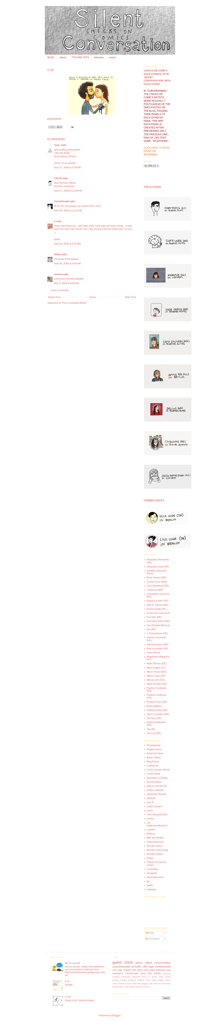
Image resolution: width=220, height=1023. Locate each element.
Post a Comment (60, 290)
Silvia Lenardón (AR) (158, 714)
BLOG (50, 57)
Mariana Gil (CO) (156, 680)
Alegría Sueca (154, 749)
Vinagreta (152, 873)
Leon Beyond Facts (157, 814)
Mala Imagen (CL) (156, 667)
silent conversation (158, 962)
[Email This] (49, 126)
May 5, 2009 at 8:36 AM (66, 283)
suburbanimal (121, 966)
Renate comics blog (157, 850)
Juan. (57, 145)
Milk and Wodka (155, 837)
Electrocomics (154, 782)
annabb (136, 966)
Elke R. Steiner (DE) (157, 605)
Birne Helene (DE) (156, 577)
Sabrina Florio (144, 980)
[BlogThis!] (52, 126)
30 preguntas (154, 745)
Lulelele (151, 829)
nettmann (152, 889)
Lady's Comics (154, 806)
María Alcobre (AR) (157, 684)
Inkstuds (151, 798)
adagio (161, 980)
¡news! (112, 57)
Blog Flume (153, 761)
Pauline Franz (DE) (157, 702)
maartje (127, 970)
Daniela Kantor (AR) (157, 600)
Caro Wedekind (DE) (158, 586)
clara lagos (149, 970)
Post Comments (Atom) (74, 303)
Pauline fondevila (128, 980)
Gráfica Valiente (155, 790)
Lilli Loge (117, 970)
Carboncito (152, 765)
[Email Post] (71, 127)
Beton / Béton (154, 757)
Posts (150, 933)
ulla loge (148, 966)
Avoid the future (155, 753)
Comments (153, 938)
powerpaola (163, 966)
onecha (58, 274)
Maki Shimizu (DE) (157, 663)
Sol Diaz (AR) (154, 718)
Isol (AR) (151, 629)
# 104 (68, 997)
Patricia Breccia (155, 842)
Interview (99, 57)
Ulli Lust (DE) (154, 733)
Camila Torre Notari (157, 581)
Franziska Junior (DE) (158, 621)
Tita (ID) (151, 729)
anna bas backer (151, 973)
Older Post (130, 297)
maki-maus (166, 983)
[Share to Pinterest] (61, 126)
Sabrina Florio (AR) (157, 710)
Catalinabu (125, 977)
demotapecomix (155, 877)
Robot (150, 858)
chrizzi (168, 980)
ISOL (161, 977)
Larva (150, 810)
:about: (62, 57)
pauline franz (117, 987)
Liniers (150, 818)
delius (57, 254)
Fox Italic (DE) (154, 617)
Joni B (150, 802)
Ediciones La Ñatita (157, 778)
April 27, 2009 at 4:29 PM (67, 167)
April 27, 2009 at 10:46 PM (68, 190)
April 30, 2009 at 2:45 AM (67, 243)
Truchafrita (152, 869)
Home (92, 297)
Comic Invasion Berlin (158, 769)
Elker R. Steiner (149, 977)
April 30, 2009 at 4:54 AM (67, 263)
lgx (148, 881)
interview (161, 970)
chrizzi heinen (118, 983)
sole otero (137, 970)
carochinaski (131, 973)
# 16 (67, 981)
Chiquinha (136, 977)
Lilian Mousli (153, 652)
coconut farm (131, 983)
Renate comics (155, 846)
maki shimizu (154, 983)
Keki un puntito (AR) (157, 648)
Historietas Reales (156, 794)
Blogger (116, 1015)
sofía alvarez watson (133, 987)
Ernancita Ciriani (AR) (158, 613)
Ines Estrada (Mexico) (158, 625)
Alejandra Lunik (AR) (158, 566)
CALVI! (58, 178)
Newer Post (54, 297)
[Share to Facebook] (58, 126)
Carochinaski (61, 201)
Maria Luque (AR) (156, 676)
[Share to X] (55, 126)
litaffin (150, 885)
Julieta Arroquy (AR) (157, 644)
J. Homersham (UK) (157, 633)
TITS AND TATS (80, 57)
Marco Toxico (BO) (156, 671)
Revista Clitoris (155, 854)
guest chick (122, 962)
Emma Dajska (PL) (157, 609)
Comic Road (153, 773)
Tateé (154, 980)
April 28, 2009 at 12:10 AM (68, 210)
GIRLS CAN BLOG (157, 786)
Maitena (151, 833)
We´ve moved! (72, 963)
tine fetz (146, 987)
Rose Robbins (154, 706)
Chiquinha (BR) (155, 590)
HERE (154, 147)
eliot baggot (143, 983)
